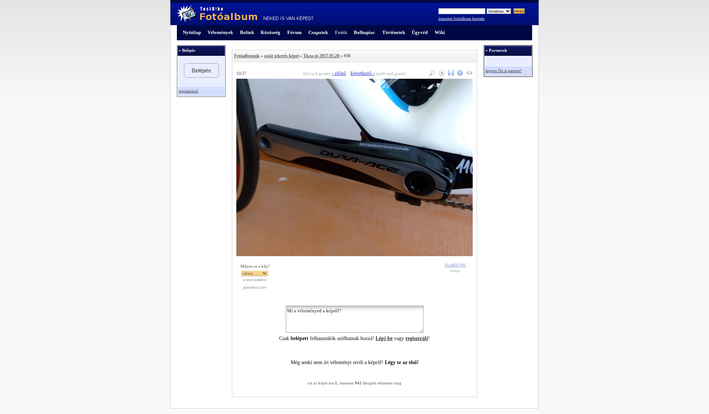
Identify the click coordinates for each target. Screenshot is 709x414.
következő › (362, 73)
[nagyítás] (431, 74)
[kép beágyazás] (468, 74)
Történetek (393, 32)
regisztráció (188, 91)
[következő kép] (354, 254)
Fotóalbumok (247, 55)
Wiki (440, 32)
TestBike (245, 14)
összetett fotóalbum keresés (461, 19)
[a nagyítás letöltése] (450, 74)
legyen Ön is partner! (504, 71)
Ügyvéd (420, 32)
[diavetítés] (441, 74)
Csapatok (318, 32)
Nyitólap (192, 32)
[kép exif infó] (459, 74)
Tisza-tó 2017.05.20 (321, 55)
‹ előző (339, 73)
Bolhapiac (364, 32)
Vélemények (220, 32)
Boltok (247, 32)
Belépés (201, 70)
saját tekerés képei (281, 55)
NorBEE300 (455, 265)
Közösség (270, 32)
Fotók (341, 32)
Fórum (294, 32)
